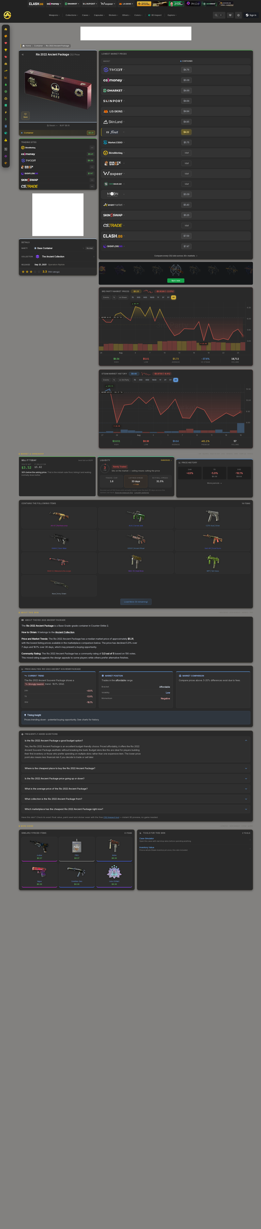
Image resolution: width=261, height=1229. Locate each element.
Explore (171, 15)
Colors (137, 15)
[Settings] (238, 15)
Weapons (53, 15)
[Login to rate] (23, 272)
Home (28, 46)
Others (125, 15)
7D (133, 297)
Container (38, 46)
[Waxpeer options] (108, 3)
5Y (168, 297)
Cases (85, 15)
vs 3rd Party (124, 380)
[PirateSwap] (160, 3)
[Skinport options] (90, 3)
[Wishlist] (230, 15)
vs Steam (123, 297)
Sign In (253, 15)
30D (138, 297)
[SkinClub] (193, 3)
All (173, 297)
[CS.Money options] (54, 3)
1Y (158, 297)
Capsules (98, 15)
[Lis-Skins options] (126, 3)
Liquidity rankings (141, 493)
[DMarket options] (72, 3)
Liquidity (135, 460)
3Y (163, 297)
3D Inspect (156, 15)
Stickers (112, 15)
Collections (71, 15)
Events (106, 297)
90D (145, 297)
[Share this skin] (23, 54)
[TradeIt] (176, 3)
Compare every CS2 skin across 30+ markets (174, 256)
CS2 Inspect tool (111, 817)
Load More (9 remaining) (136, 601)
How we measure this (124, 493)
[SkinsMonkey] (144, 3)
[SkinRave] (209, 3)
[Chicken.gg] (225, 3)
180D (152, 297)
